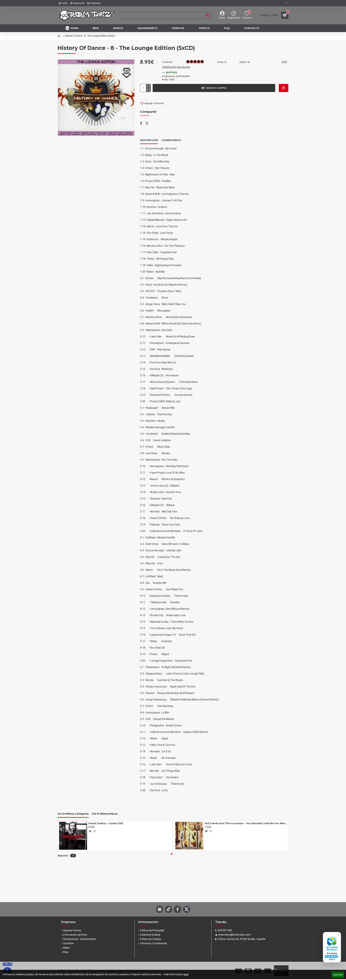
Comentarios (171, 140)
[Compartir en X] (147, 123)
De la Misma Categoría (73, 813)
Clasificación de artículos (176, 67)
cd (73, 855)
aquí (185, 974)
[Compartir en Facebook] (141, 123)
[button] (171, 854)
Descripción (149, 140)
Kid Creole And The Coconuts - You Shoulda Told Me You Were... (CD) (246, 823)
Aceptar (338, 974)
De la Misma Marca (104, 813)
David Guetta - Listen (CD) (105, 823)
